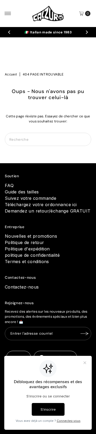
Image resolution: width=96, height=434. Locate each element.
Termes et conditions (27, 261)
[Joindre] (84, 333)
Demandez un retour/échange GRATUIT (48, 211)
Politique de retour (24, 242)
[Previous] (9, 32)
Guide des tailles (22, 191)
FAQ (9, 185)
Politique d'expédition (27, 248)
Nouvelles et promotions (31, 236)
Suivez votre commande (30, 198)
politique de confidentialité (32, 255)
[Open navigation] (8, 13)
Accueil (11, 74)
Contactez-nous (22, 287)
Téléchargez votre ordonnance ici (41, 204)
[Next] (86, 32)
